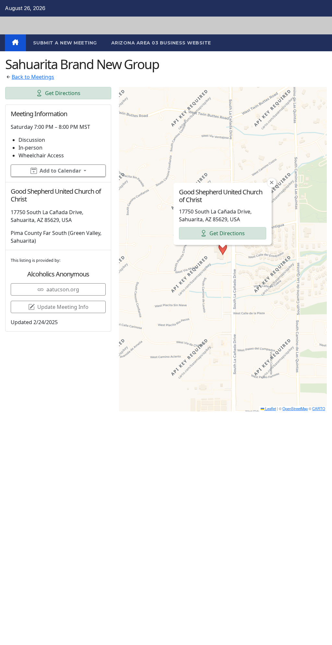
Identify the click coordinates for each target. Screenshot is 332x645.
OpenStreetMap (295, 408)
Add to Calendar (60, 170)
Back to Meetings (33, 76)
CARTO (318, 408)
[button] (223, 249)
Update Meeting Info (63, 306)
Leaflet (270, 408)
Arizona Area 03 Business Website (161, 43)
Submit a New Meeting (65, 43)
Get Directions (62, 93)
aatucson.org (62, 289)
